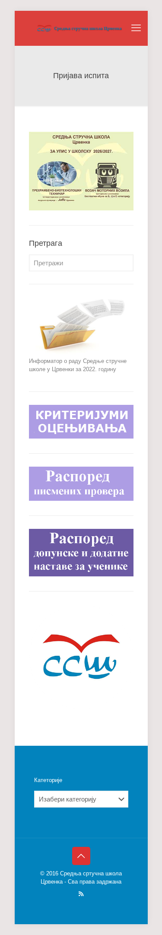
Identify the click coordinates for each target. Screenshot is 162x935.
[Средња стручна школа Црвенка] (81, 28)
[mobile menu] (136, 28)
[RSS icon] (81, 893)
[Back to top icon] (81, 856)
